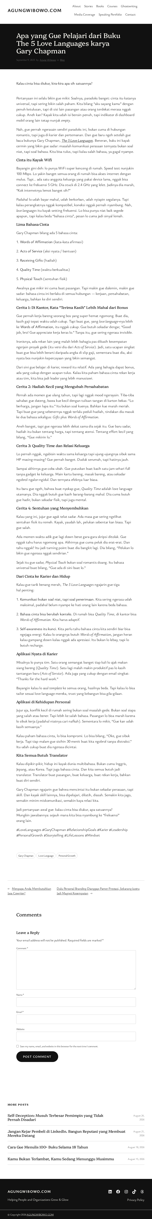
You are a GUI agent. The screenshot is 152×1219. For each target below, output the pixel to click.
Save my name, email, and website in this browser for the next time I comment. (59, 1046)
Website (20, 1029)
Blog (62, 60)
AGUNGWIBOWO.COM (35, 10)
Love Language (45, 855)
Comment (22, 948)
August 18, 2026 (136, 1147)
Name (20, 994)
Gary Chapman (25, 855)
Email (20, 1012)
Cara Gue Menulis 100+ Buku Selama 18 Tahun (48, 1147)
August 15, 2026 (136, 1159)
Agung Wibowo (48, 60)
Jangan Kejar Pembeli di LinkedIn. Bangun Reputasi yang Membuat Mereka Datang (66, 1133)
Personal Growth (67, 855)
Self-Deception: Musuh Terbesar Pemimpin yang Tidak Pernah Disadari (55, 1117)
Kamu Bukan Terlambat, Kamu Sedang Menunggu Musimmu (61, 1159)
